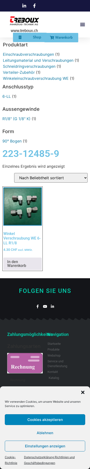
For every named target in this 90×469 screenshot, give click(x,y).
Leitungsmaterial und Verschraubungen (38, 60)
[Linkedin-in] (52, 306)
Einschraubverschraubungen (28, 54)
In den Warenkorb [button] (16, 263)
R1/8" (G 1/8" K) (16, 118)
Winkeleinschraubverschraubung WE (36, 78)
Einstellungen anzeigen (45, 446)
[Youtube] (45, 306)
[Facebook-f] (37, 306)
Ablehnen (45, 433)
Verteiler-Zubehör (19, 72)
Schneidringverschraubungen (29, 66)
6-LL (6, 96)
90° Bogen (12, 141)
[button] (82, 392)
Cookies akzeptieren (45, 419)
